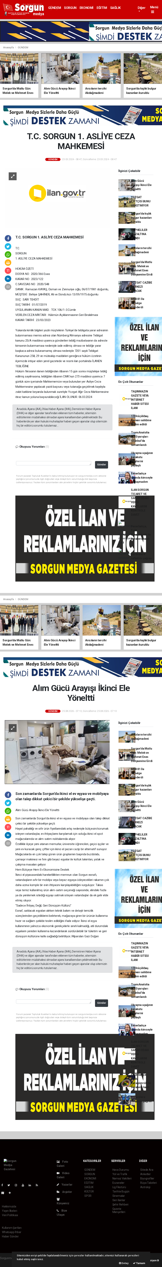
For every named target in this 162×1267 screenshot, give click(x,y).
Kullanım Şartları (12, 1227)
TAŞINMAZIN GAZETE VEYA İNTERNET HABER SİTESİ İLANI (140, 400)
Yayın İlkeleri (9, 1210)
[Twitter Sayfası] (10, 1185)
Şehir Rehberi (120, 1204)
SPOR (87, 1195)
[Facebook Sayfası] (3, 1185)
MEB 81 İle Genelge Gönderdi (137, 303)
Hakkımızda (9, 1206)
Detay (125, 1263)
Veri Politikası (10, 1215)
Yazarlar (66, 1184)
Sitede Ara (146, 1169)
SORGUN (70, 8)
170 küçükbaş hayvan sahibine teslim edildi (141, 420)
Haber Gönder (10, 1236)
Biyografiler (147, 1178)
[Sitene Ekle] (11, 1192)
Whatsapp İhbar (11, 1232)
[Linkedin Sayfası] (31, 1185)
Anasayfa (8, 47)
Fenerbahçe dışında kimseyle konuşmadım (142, 477)
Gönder (101, 464)
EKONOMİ (86, 8)
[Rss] (38, 1185)
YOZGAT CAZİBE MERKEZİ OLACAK (141, 286)
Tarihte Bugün (121, 1191)
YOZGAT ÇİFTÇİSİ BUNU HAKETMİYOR (141, 201)
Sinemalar (118, 1195)
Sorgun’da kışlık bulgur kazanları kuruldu (141, 217)
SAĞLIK (115, 8)
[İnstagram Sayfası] (17, 1185)
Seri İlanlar (118, 1200)
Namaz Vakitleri (122, 1178)
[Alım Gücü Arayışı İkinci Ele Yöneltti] (57, 751)
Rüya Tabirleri (148, 1182)
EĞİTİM (102, 8)
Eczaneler (118, 1182)
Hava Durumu (120, 1169)
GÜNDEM (54, 8)
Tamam (140, 1263)
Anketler (145, 1174)
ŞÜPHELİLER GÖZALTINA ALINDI (139, 234)
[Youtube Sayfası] (24, 1185)
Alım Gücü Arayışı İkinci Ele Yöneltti (141, 185)
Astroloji (145, 1187)
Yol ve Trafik (119, 1174)
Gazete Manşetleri (118, 1210)
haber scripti (7, 1262)
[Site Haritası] (4, 1192)
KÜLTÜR (89, 1191)
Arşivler (67, 1191)
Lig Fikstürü (119, 1187)
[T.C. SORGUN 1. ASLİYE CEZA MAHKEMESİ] (57, 197)
